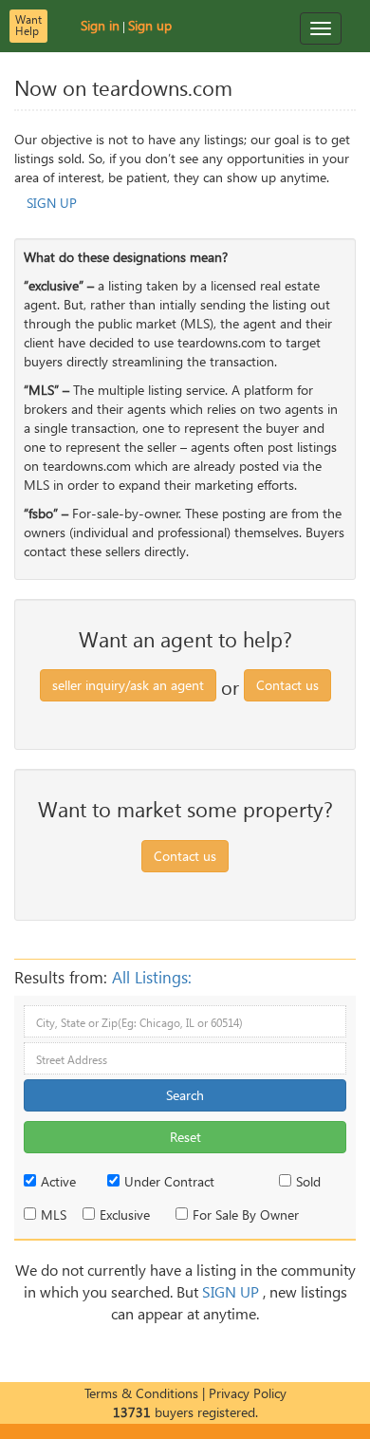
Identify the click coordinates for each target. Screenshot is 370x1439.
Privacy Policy (248, 1393)
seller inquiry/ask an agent (128, 685)
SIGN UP (52, 203)
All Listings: (152, 977)
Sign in (100, 25)
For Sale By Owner (246, 1214)
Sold (308, 1181)
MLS (53, 1214)
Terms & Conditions (141, 1393)
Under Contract (169, 1181)
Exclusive (125, 1214)
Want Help (28, 25)
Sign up (150, 25)
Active (58, 1181)
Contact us (287, 685)
